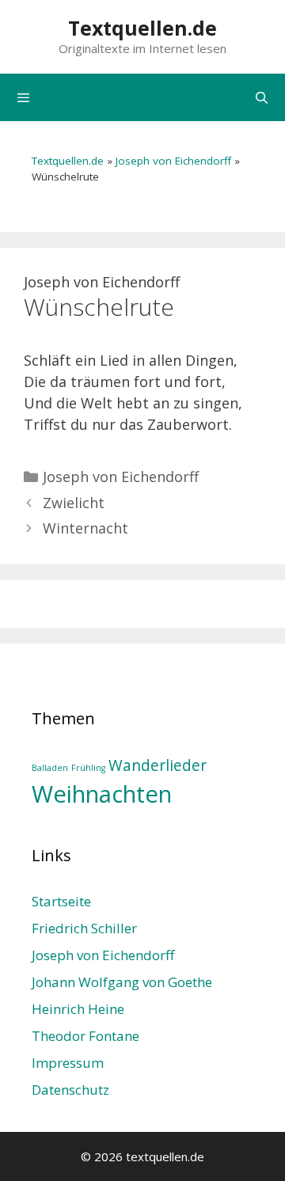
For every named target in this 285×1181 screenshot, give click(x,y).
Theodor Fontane (85, 1036)
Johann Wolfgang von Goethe (122, 982)
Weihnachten (102, 794)
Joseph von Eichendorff (173, 161)
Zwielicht (73, 502)
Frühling (88, 767)
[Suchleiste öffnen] (261, 97)
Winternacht (85, 527)
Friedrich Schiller (84, 928)
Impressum (68, 1063)
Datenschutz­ (70, 1089)
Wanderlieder (157, 765)
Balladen (50, 767)
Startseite (61, 901)
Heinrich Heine (78, 1009)
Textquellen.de (142, 27)
